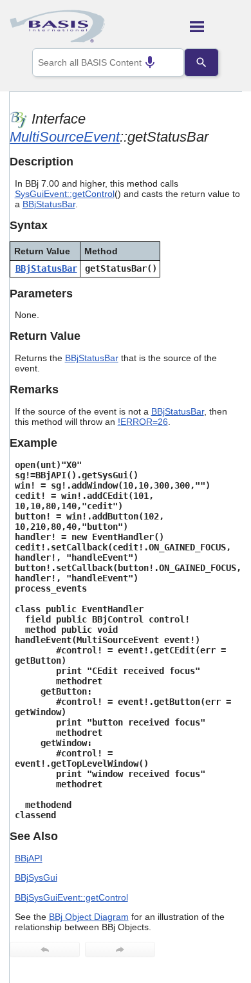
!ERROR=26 (143, 422)
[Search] (201, 62)
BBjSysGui (36, 877)
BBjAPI (28, 858)
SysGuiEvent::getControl (65, 194)
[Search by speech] (150, 62)
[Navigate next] (120, 949)
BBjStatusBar (49, 204)
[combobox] (108, 62)
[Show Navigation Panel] (215, 26)
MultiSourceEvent (65, 137)
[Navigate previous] (45, 949)
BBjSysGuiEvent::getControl (71, 897)
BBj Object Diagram (89, 917)
